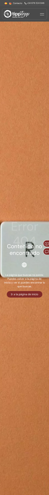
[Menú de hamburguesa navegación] (42, 14)
